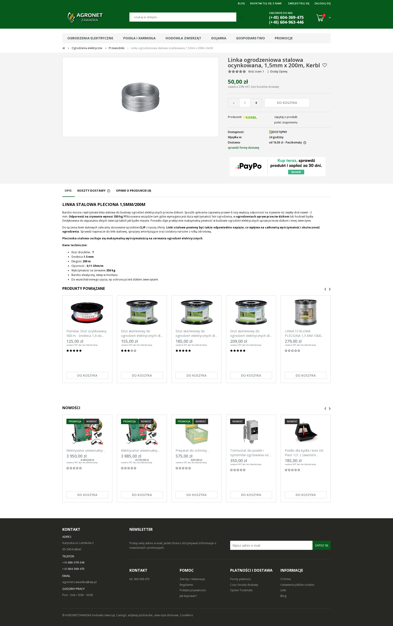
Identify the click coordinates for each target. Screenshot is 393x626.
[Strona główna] (95, 18)
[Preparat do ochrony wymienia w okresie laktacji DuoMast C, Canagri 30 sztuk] (196, 432)
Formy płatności (240, 579)
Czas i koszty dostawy (244, 585)
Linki (283, 590)
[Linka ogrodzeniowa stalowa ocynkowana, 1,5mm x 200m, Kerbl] (140, 97)
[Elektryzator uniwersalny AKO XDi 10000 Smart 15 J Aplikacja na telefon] (142, 432)
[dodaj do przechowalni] (324, 65)
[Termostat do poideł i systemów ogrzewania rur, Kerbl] (251, 432)
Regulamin (186, 585)
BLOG (241, 3)
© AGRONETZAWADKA (77, 615)
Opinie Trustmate (241, 590)
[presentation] (325, 289)
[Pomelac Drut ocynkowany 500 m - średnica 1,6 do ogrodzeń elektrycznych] (87, 312)
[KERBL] (250, 117)
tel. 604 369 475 (139, 579)
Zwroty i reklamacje (192, 579)
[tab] (68, 192)
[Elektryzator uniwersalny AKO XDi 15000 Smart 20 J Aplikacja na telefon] (87, 432)
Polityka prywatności (193, 590)
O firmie (285, 579)
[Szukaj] (241, 18)
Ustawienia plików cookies (297, 585)
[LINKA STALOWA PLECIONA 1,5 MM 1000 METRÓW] (306, 312)
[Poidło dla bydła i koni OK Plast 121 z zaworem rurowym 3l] (306, 432)
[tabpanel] (196, 242)
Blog (283, 596)
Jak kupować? (188, 596)
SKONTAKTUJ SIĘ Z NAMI (266, 3)
